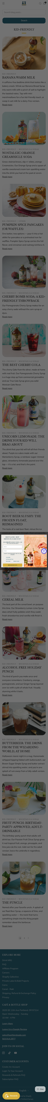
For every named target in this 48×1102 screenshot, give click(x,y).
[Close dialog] (45, 536)
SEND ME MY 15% (12, 565)
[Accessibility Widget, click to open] (44, 551)
